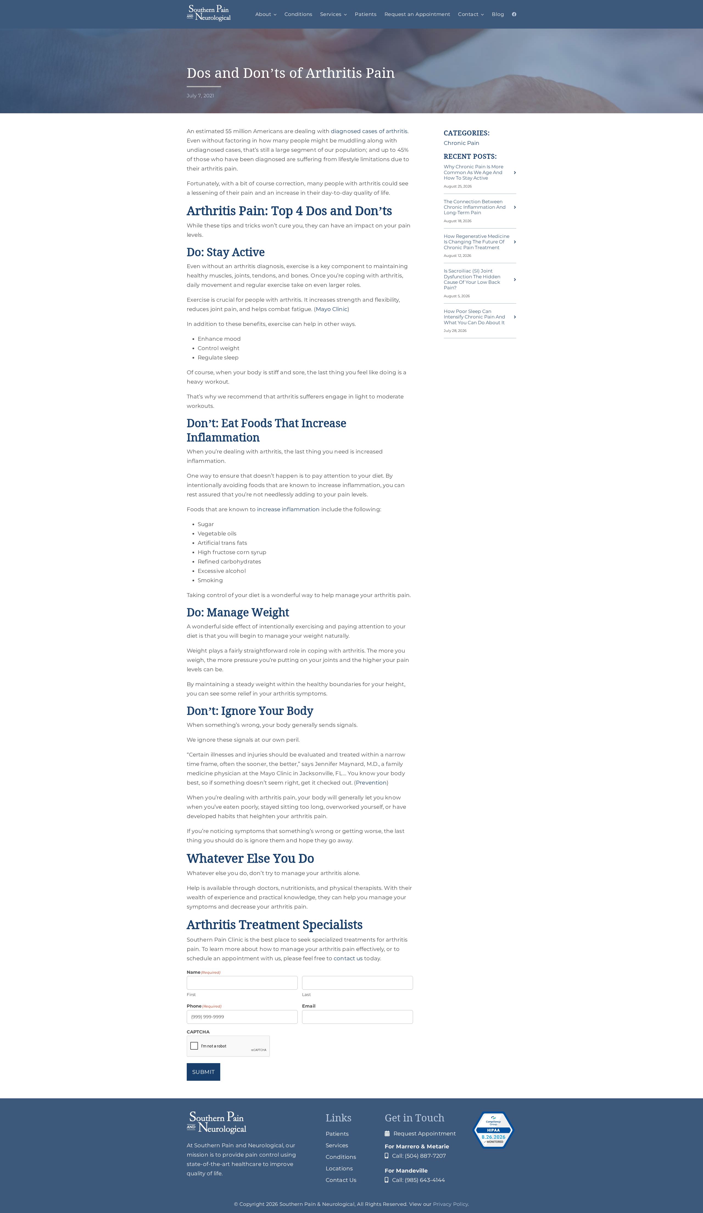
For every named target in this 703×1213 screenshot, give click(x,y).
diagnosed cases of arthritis (369, 131)
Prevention (371, 782)
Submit (203, 1072)
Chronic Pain (461, 143)
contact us (347, 958)
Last (306, 994)
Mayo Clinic (331, 309)
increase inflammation (288, 509)
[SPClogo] (209, 7)
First (191, 994)
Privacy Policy (450, 1204)
